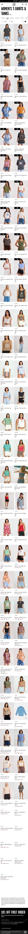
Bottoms (12, 18)
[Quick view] (12, 39)
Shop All (3, 18)
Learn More (8, 932)
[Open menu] (2, 4)
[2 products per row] (25, 21)
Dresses (17, 18)
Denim (22, 18)
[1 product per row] (23, 21)
